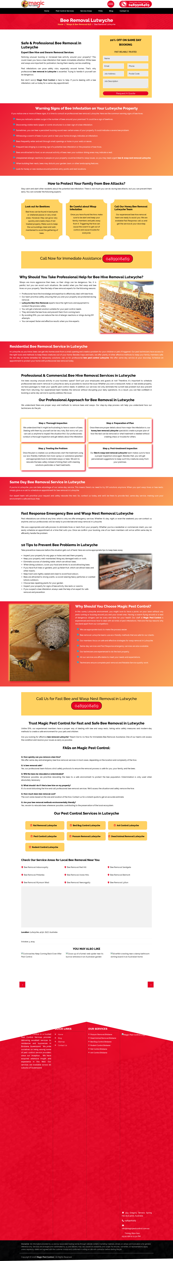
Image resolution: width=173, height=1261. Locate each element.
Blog (111, 11)
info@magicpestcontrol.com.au (135, 1228)
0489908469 (139, 4)
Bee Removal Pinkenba (34, 875)
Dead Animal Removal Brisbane (103, 1038)
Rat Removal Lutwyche (45, 825)
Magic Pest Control (45, 1257)
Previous (22, 984)
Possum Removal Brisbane (101, 1034)
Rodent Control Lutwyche (45, 847)
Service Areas (86, 11)
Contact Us (124, 11)
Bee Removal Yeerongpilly (78, 882)
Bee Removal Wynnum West (36, 882)
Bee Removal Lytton (119, 882)
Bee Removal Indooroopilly (36, 867)
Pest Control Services (65, 11)
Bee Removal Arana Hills (78, 875)
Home (46, 11)
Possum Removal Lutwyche (86, 836)
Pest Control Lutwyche (45, 836)
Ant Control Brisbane (98, 1053)
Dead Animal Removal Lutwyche (127, 836)
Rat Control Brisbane (98, 1049)
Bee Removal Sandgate (120, 867)
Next (151, 984)
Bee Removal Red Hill (76, 867)
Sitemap (61, 1042)
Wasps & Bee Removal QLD (78, 24)
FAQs (100, 11)
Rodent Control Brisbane (100, 1045)
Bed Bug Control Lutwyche (86, 825)
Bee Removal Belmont (120, 875)
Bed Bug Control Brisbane (100, 1042)
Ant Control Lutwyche (128, 825)
